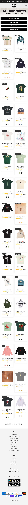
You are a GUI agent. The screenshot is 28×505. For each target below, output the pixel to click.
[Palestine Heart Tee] (7, 233)
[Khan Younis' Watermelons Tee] (7, 326)
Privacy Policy (14, 446)
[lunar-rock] (21, 248)
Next (22, 424)
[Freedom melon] (14, 18)
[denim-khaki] (19, 124)
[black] (6, 124)
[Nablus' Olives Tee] (20, 88)
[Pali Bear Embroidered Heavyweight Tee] (20, 184)
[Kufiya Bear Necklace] (7, 376)
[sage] (19, 173)
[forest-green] (6, 197)
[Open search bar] (22, 5)
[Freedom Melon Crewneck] (20, 350)
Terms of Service (14, 448)
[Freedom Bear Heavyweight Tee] (7, 110)
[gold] (21, 222)
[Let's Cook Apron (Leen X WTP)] (7, 303)
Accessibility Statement (14, 450)
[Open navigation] (2, 5)
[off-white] (5, 77)
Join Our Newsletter (14, 440)
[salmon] (9, 77)
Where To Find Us (14, 464)
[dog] (21, 390)
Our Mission (14, 434)
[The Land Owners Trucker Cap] (20, 110)
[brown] (7, 365)
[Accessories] (14, 30)
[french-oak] (19, 248)
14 (18, 424)
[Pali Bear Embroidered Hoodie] (20, 401)
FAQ (14, 460)
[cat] (19, 390)
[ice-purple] (19, 416)
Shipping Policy (14, 444)
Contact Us (14, 458)
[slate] (21, 124)
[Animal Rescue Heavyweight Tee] (20, 376)
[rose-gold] (19, 222)
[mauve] (5, 365)
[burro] (7, 77)
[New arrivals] (14, 22)
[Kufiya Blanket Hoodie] (20, 303)
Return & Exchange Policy (14, 436)
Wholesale (14, 462)
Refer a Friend (14, 442)
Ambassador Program (14, 438)
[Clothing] (14, 26)
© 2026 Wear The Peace (14, 500)
